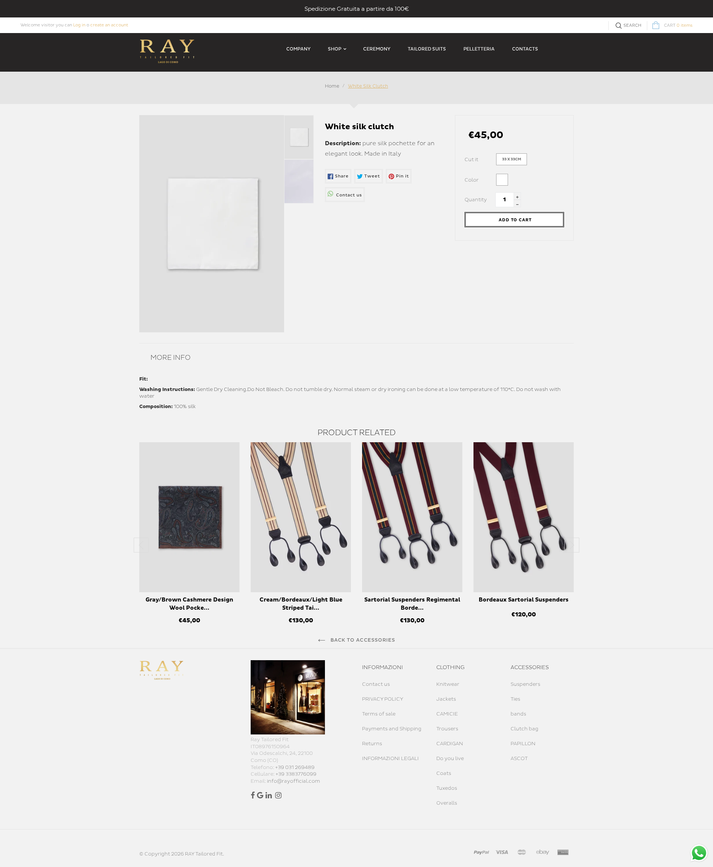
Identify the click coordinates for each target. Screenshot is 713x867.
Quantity (476, 200)
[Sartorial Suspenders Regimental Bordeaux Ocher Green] (412, 517)
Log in (79, 25)
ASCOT (519, 759)
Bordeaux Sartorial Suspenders (524, 599)
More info (170, 357)
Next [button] (571, 545)
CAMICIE (447, 714)
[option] (189, 537)
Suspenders (525, 684)
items (678, 25)
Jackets (446, 699)
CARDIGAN (449, 744)
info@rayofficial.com (293, 781)
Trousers (447, 729)
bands (518, 714)
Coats (443, 773)
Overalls (446, 803)
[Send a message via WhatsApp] (699, 853)
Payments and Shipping (391, 729)
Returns (372, 744)
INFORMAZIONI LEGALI (390, 759)
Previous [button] (141, 545)
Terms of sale (378, 714)
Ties (515, 699)
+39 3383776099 (296, 774)
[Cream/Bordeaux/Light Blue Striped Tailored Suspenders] (301, 517)
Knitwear (447, 684)
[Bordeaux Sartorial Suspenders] (523, 517)
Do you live (450, 759)
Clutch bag (524, 729)
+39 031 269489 (295, 767)
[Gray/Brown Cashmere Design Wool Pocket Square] (189, 517)
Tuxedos (446, 788)
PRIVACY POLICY (382, 699)
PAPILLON (523, 744)
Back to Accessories (362, 640)
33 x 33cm (511, 159)
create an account (109, 25)
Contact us (376, 684)
